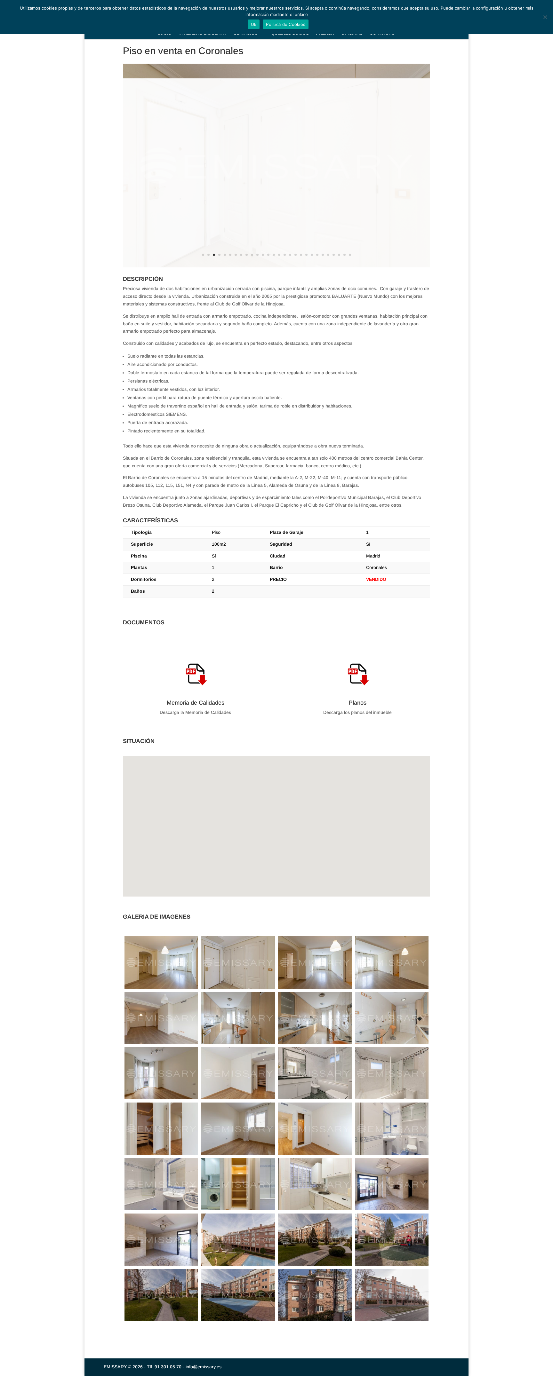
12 (263, 255)
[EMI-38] (238, 1155)
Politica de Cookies (285, 24)
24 (328, 255)
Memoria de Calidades (195, 703)
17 (290, 255)
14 (274, 255)
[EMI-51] (392, 1210)
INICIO (165, 33)
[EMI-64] (238, 1321)
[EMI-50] (315, 1210)
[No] (545, 17)
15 (279, 255)
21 (312, 255)
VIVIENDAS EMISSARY (203, 33)
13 (268, 255)
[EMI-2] (315, 988)
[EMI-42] (315, 1155)
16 (285, 255)
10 (252, 255)
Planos (357, 703)
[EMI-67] (315, 1321)
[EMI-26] (315, 1099)
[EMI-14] (315, 1044)
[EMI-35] (161, 1155)
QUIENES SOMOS (290, 33)
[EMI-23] (238, 1099)
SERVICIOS (246, 33)
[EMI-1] (238, 988)
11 (257, 255)
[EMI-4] (161, 988)
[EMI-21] (161, 1099)
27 (344, 255)
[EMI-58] (392, 1265)
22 (317, 255)
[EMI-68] (392, 1321)
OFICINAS (352, 33)
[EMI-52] (161, 1265)
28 (350, 255)
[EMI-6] (161, 1044)
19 (301, 255)
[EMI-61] (161, 1321)
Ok (254, 24)
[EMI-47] (161, 1210)
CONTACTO (382, 33)
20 (306, 255)
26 (339, 255)
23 (323, 255)
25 (334, 255)
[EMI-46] (392, 1155)
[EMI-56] (315, 1265)
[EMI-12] (238, 1265)
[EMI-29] (392, 1099)
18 (295, 255)
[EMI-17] (392, 1044)
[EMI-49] (238, 1210)
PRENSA (325, 33)
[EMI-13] (238, 1044)
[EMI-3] (392, 988)
